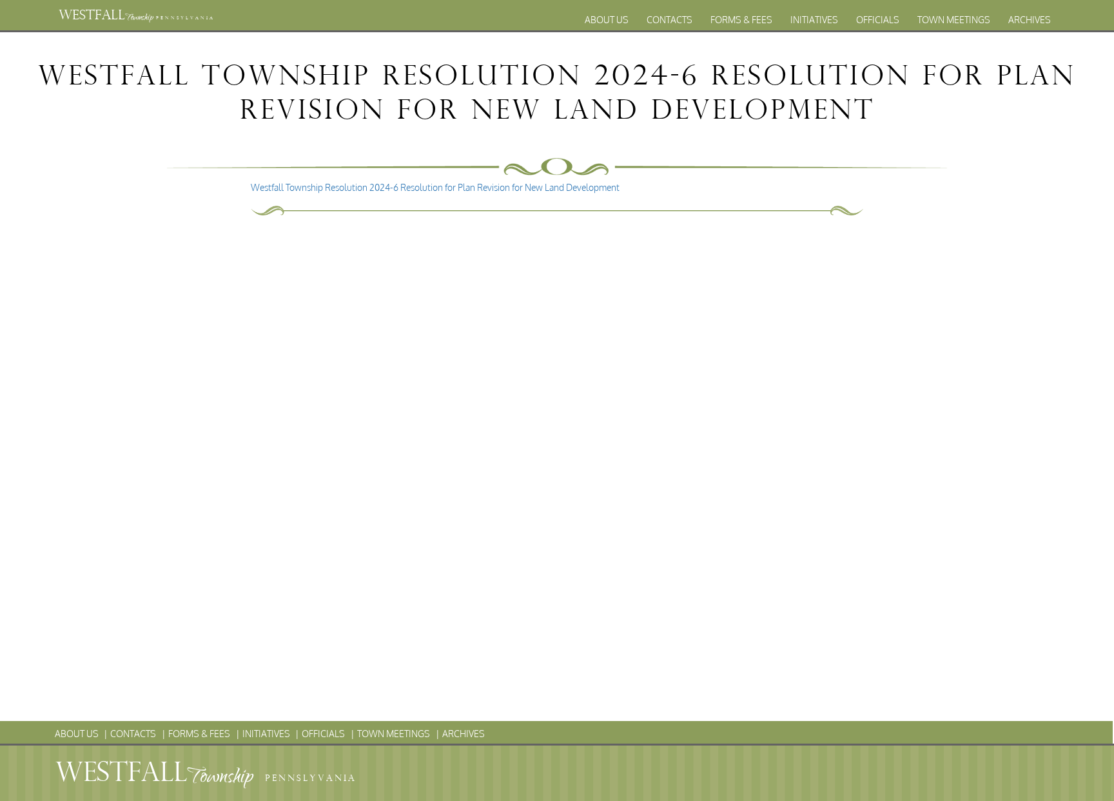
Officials (877, 19)
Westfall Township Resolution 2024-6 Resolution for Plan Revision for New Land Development (435, 187)
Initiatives (814, 19)
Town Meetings (953, 19)
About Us (607, 19)
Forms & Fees (741, 19)
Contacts (669, 19)
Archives (1029, 19)
